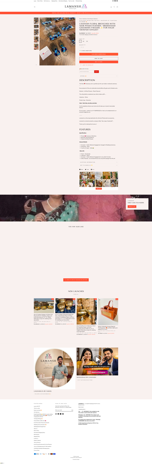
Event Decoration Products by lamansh (41, 422)
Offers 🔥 (83, 76)
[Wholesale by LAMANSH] (97, 361)
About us (35, 428)
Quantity (82, 44)
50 (87, 41)
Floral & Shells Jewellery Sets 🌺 (40, 420)
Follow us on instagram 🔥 (42, 393)
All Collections (36, 412)
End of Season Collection (92, 18)
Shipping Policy (54, 0)
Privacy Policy (36, 450)
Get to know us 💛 (86, 165)
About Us (132, 206)
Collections (84, 18)
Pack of (82, 38)
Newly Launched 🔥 (38, 410)
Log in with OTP (37, 406)
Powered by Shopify (76, 459)
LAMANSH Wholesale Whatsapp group (41, 448)
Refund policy (36, 434)
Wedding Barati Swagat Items (40, 426)
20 (83, 41)
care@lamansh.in (81, 409)
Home (80, 18)
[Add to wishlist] (35, 232)
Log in (35, 0)
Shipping (86, 34)
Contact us (36, 438)
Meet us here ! (81, 407)
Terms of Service (37, 442)
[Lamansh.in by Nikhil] (54, 368)
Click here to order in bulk (99, 54)
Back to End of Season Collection (76, 279)
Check (96, 71)
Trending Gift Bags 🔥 (38, 418)
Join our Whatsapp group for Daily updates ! (42, 446)
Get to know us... (47, 0)
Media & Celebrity (37, 440)
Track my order (71, 0)
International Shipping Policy (39, 432)
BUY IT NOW (98, 61)
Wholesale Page (79, 0)
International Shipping (63, 0)
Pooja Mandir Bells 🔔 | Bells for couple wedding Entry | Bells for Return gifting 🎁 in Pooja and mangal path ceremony (43, 415)
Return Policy (40, 0)
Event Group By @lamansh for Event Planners (43, 444)
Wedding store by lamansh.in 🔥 (40, 424)
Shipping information (87, 162)
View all (76, 294)
